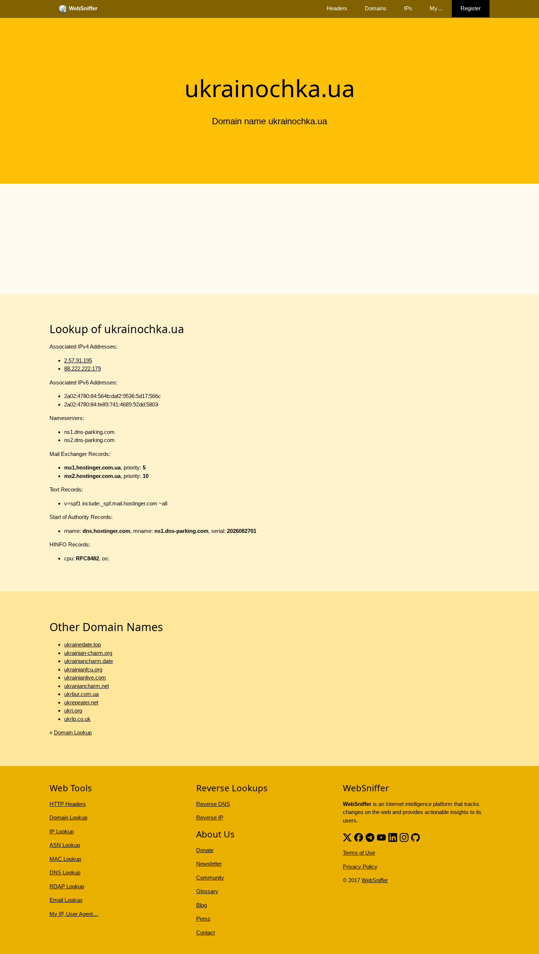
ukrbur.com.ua (81, 694)
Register (471, 8)
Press (203, 919)
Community (210, 877)
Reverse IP (209, 817)
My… (436, 8)
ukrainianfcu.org (83, 669)
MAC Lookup (65, 859)
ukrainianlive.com (85, 677)
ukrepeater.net (81, 702)
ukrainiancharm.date (88, 661)
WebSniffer (375, 880)
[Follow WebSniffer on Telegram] (370, 836)
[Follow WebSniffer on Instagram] (404, 836)
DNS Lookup (65, 872)
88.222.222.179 (82, 368)
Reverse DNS (213, 804)
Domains (375, 8)
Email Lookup (66, 900)
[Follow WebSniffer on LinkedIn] (392, 836)
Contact (205, 932)
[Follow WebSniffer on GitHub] (415, 836)
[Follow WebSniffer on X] (347, 836)
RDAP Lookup (67, 886)
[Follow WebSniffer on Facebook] (358, 836)
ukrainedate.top (82, 644)
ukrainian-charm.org (88, 653)
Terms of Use (359, 853)
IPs (408, 8)
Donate (204, 850)
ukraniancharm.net (86, 686)
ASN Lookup (65, 845)
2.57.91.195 (78, 360)
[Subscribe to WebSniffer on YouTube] (381, 836)
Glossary (207, 891)
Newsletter (209, 864)
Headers (337, 8)
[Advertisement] (269, 238)
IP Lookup (62, 831)
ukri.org (73, 710)
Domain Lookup (73, 732)
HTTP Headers (68, 804)
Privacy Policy (360, 866)
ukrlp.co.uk (77, 719)
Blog (201, 905)
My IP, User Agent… (74, 914)
